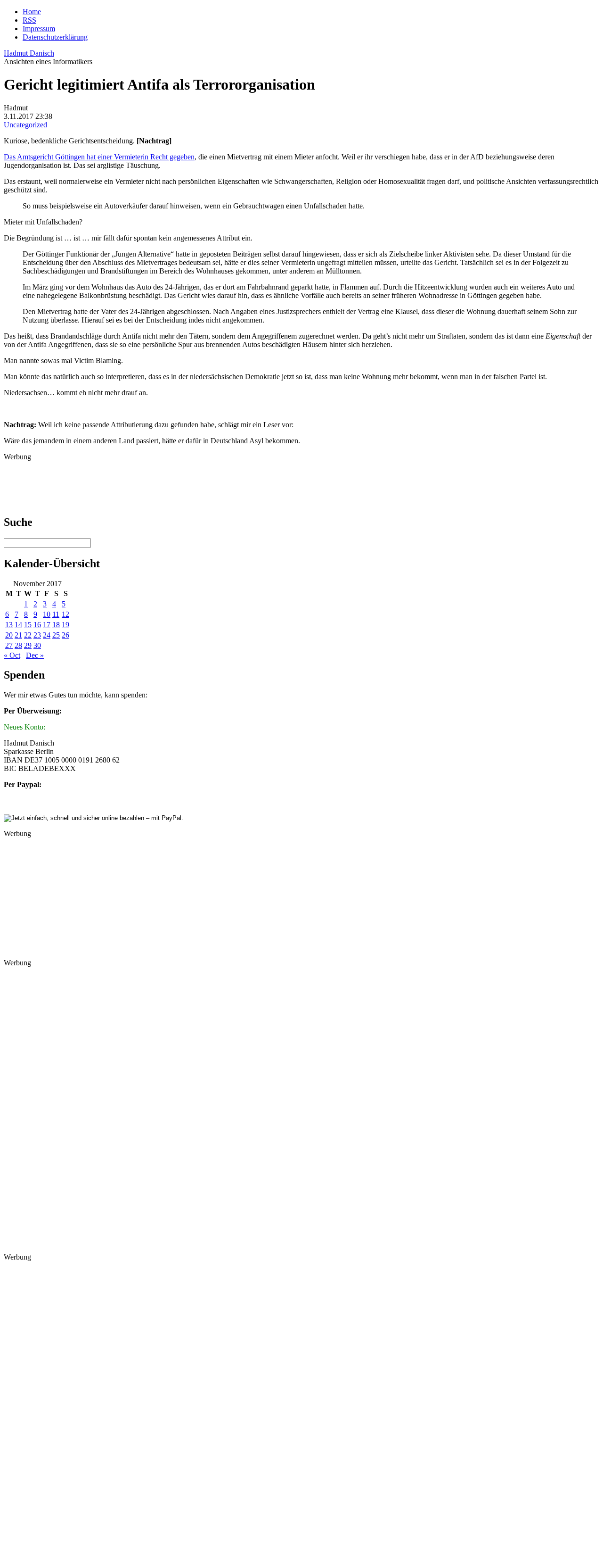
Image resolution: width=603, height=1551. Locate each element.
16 (37, 625)
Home (32, 12)
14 (18, 625)
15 (28, 625)
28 (18, 645)
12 (65, 614)
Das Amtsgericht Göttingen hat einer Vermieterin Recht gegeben (99, 157)
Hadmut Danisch (29, 53)
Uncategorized (25, 125)
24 (46, 635)
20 (9, 635)
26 (65, 635)
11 (55, 614)
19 (65, 625)
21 (18, 635)
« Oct (12, 655)
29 (28, 645)
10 (46, 614)
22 (28, 635)
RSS (29, 20)
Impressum (39, 29)
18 (56, 625)
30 (37, 645)
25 (56, 635)
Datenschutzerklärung (55, 37)
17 (46, 625)
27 (9, 645)
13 (9, 625)
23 (37, 635)
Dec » (35, 655)
